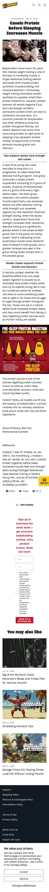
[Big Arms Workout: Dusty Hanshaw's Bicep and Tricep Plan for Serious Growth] (24, 653)
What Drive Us (10, 829)
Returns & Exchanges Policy (18, 799)
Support (7, 789)
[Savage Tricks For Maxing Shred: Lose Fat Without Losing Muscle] (24, 748)
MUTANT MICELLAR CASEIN (21, 319)
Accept (24, 871)
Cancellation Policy (13, 804)
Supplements (17, 19)
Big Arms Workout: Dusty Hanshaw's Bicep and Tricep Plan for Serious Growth (24, 678)
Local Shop (8, 834)
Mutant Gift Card (11, 839)
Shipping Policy (11, 794)
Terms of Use (9, 814)
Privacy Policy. (19, 864)
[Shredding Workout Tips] (24, 704)
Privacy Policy (10, 819)
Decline (24, 878)
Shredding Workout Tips (18, 726)
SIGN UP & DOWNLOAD (24, 620)
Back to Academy (26, 504)
